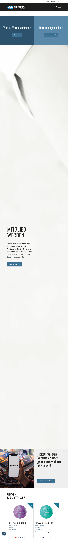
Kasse (47, 1)
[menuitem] (58, 7)
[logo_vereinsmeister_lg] (16, 7)
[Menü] (58, 7)
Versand (14, 529)
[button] (4, 534)
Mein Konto (53, 1)
